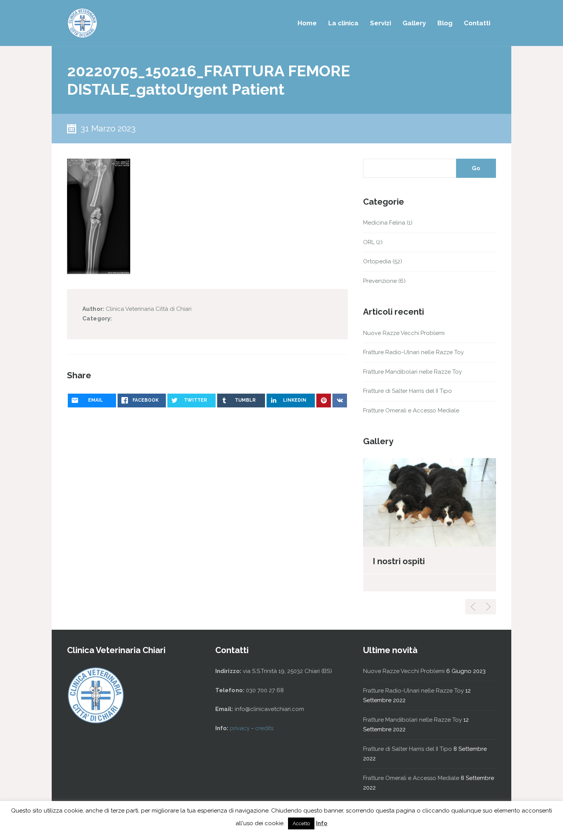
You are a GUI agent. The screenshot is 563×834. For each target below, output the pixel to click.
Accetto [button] (301, 823)
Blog (444, 23)
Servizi (380, 23)
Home (307, 23)
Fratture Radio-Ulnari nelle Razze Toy (413, 352)
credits (264, 728)
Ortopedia (377, 261)
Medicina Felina (384, 222)
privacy (240, 728)
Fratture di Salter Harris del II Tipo (407, 390)
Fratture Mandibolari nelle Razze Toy (412, 371)
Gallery (414, 23)
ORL (369, 242)
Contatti (477, 23)
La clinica (343, 23)
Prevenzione (380, 280)
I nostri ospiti (399, 561)
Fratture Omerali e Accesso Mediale (411, 410)
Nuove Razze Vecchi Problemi (404, 333)
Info (321, 823)
